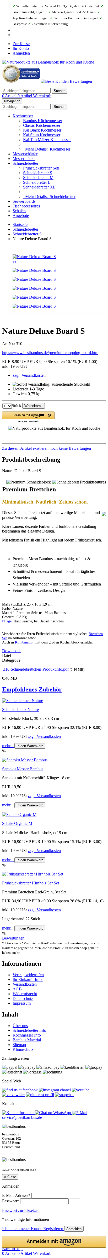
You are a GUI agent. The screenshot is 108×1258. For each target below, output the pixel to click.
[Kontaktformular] (18, 1112)
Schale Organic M (17, 823)
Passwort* (10, 1201)
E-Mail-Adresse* (16, 1195)
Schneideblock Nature (20, 709)
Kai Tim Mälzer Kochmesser (47, 139)
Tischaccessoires (26, 206)
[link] (54, 448)
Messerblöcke (24, 158)
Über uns (20, 1025)
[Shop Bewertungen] (66, 81)
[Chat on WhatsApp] (53, 1112)
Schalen (19, 211)
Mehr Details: (46, 149)
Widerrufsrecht (25, 993)
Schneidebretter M (38, 177)
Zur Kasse (21, 43)
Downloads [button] (11, 651)
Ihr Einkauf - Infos (28, 979)
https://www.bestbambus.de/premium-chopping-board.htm (50, 352)
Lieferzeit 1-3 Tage (28, 389)
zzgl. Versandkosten (29, 375)
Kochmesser (23, 116)
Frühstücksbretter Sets (41, 168)
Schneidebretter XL (39, 187)
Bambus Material (27, 1040)
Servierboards (24, 201)
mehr (15, 953)
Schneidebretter (25, 163)
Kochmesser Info (27, 1035)
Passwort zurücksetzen (21, 1210)
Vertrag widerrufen (28, 974)
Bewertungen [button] (13, 938)
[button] (28, 417)
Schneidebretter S (37, 173)
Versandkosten (25, 984)
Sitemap (19, 1044)
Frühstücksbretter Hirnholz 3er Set (30, 883)
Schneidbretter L (37, 182)
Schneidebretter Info (29, 1030)
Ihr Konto (21, 48)
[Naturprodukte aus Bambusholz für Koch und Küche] (48, 62)
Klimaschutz (23, 1049)
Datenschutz (23, 998)
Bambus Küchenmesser (42, 120)
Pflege (7, 621)
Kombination (24, 642)
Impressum (22, 1003)
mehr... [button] (8, 745)
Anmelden (21, 53)
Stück (16, 405)
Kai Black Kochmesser (42, 130)
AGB (17, 989)
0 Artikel (10, 96)
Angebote (21, 215)
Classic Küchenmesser (41, 125)
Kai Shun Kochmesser (41, 135)
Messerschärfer (25, 154)
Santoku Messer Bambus (22, 769)
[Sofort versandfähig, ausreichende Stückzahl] (51, 384)
